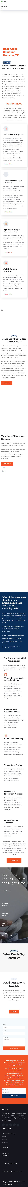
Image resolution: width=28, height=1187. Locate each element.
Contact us (7, 463)
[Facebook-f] (3, 1124)
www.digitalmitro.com (18, 1184)
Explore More (8, 164)
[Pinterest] (18, 1124)
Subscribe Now (14, 1095)
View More (7, 383)
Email (4, 1031)
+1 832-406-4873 (6, 1161)
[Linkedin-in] (10, 1124)
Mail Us (4, 1169)
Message (5, 1037)
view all (14, 1011)
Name (4, 1025)
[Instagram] (7, 1124)
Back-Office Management (13, 134)
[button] (14, 860)
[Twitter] (14, 1124)
